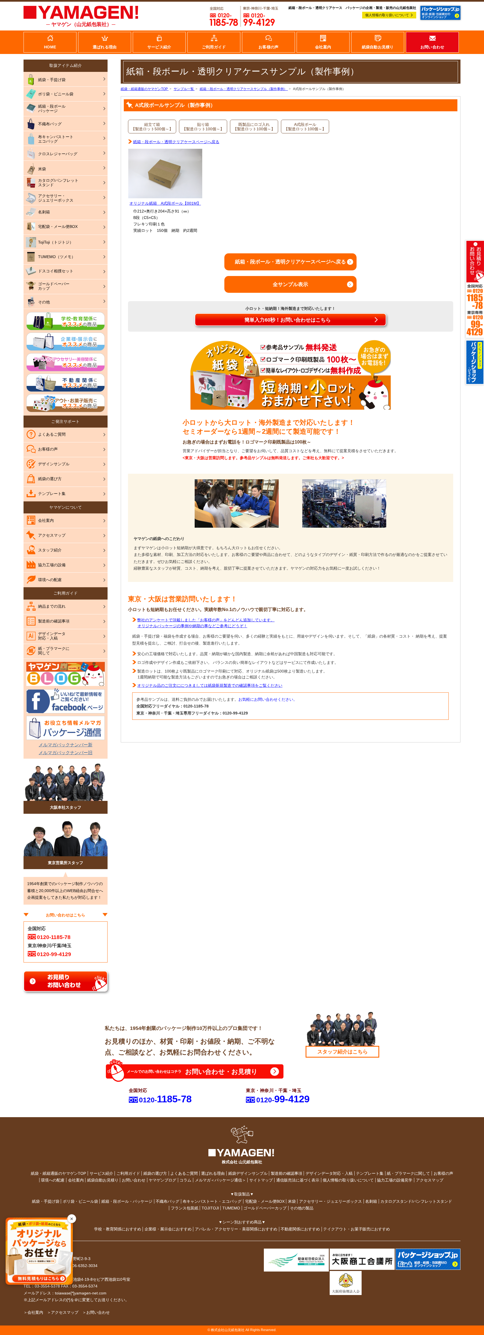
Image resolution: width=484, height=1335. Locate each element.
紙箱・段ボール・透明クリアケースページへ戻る (176, 142)
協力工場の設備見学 (394, 1180)
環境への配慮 (52, 1180)
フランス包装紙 (184, 1208)
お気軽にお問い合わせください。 (267, 699)
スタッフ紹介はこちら (342, 1052)
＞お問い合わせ (96, 1312)
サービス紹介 (101, 1173)
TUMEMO (231, 1208)
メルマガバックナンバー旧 (65, 752)
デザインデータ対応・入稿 (329, 1173)
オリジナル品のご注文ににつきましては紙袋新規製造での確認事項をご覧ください (209, 685)
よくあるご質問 (184, 1173)
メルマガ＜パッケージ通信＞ (220, 1180)
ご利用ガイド (128, 1173)
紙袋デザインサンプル (247, 1173)
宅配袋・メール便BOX (265, 1201)
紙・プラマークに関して (408, 1173)
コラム (185, 1180)
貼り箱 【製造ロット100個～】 (203, 126)
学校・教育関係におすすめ (117, 1229)
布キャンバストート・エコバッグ (212, 1201)
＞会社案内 (33, 1312)
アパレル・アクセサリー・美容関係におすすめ (236, 1229)
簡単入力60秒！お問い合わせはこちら (288, 320)
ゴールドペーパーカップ (265, 1208)
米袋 (292, 1201)
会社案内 (76, 1180)
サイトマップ (261, 1180)
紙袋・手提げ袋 (45, 1201)
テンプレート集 (369, 1173)
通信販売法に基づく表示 (297, 1180)
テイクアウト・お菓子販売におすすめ (356, 1229)
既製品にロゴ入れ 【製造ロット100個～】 (254, 126)
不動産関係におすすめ (300, 1229)
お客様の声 (443, 1173)
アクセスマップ (429, 1180)
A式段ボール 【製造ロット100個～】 (305, 126)
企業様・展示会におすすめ (168, 1229)
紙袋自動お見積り (102, 1180)
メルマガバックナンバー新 (65, 744)
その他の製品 (301, 1208)
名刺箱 (371, 1201)
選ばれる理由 (213, 1173)
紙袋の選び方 (155, 1173)
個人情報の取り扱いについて (387, 15)
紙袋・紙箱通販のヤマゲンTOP (58, 1173)
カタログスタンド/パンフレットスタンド (416, 1201)
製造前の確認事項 (286, 1173)
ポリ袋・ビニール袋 (80, 1201)
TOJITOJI (210, 1208)
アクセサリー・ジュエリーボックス (330, 1201)
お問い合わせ (133, 1180)
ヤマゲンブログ (162, 1180)
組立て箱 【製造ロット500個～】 (152, 126)
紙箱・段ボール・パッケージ (126, 1201)
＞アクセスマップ (62, 1312)
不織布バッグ (167, 1201)
